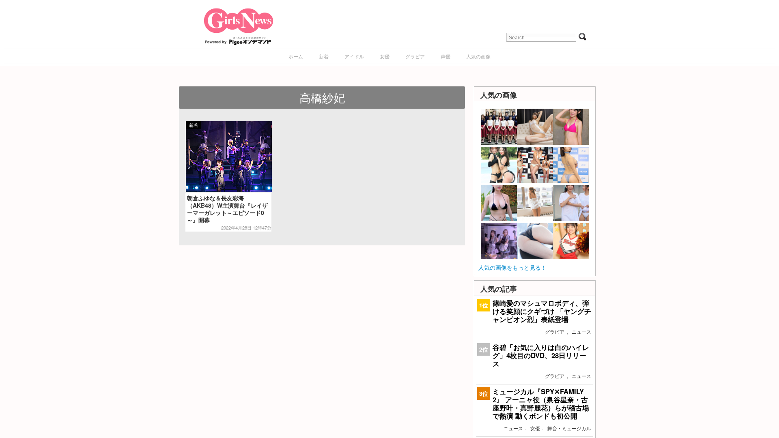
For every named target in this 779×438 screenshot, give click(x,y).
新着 (324, 56)
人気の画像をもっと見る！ (512, 267)
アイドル (354, 56)
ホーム (295, 56)
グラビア (415, 56)
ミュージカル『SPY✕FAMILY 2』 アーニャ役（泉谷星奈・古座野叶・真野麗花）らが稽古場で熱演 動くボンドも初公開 (541, 404)
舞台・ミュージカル (569, 428)
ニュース (581, 331)
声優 (445, 56)
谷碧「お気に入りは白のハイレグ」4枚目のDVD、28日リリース (541, 355)
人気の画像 (478, 56)
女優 (385, 56)
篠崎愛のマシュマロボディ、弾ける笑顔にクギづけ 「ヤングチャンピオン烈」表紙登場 (542, 311)
